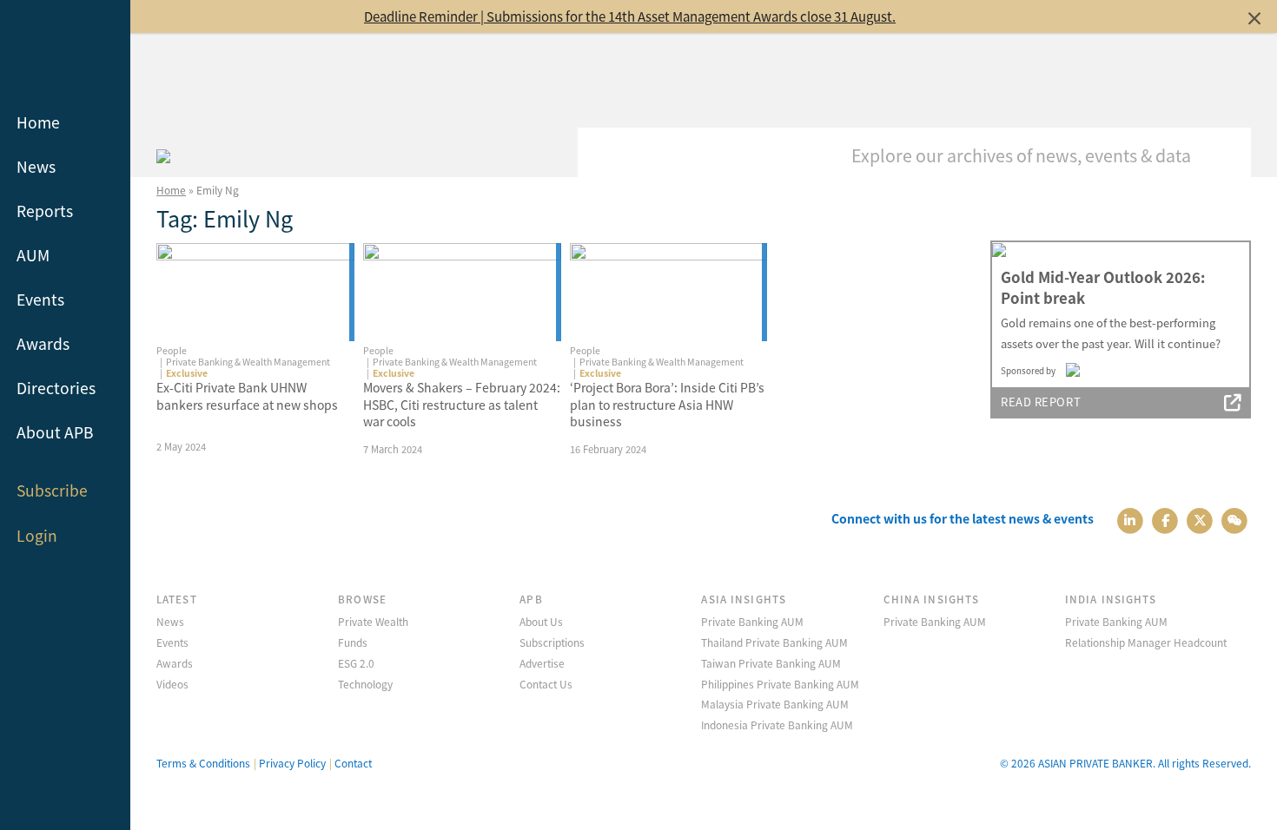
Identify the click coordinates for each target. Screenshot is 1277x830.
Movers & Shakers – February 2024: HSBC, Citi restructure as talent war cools (461, 404)
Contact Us (545, 683)
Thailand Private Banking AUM (774, 642)
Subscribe (52, 490)
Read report (1041, 401)
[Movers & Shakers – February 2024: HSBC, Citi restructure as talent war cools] (462, 292)
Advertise (542, 662)
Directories (56, 388)
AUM (33, 255)
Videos (172, 683)
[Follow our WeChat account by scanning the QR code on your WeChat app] (1235, 518)
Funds (352, 642)
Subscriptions (552, 642)
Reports (45, 210)
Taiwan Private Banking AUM (771, 662)
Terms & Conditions (203, 762)
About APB (55, 432)
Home (38, 122)
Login (37, 535)
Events (40, 299)
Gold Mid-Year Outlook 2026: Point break (1103, 287)
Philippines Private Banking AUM (780, 683)
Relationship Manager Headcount (1146, 642)
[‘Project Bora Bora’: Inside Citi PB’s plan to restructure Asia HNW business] (669, 292)
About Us (541, 621)
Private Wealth (373, 621)
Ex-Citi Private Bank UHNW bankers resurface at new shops (247, 396)
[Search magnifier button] (1225, 154)
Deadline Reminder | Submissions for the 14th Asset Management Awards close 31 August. (630, 16)
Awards (43, 343)
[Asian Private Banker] (163, 153)
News (36, 166)
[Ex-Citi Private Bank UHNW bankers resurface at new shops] (255, 292)
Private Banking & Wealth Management (248, 361)
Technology (365, 683)
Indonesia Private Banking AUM (777, 724)
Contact (353, 762)
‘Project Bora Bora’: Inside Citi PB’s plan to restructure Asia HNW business (667, 404)
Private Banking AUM (752, 621)
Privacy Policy (292, 762)
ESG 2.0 (356, 662)
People (171, 350)
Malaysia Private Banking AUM (775, 703)
